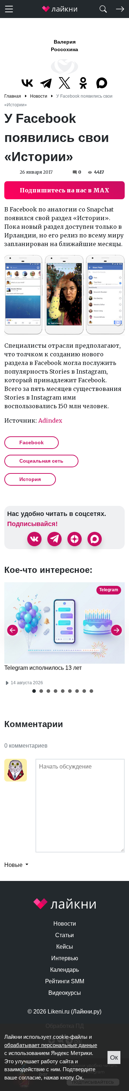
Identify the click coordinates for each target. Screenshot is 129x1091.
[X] (64, 83)
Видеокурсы (64, 993)
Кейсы (64, 947)
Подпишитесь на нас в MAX (64, 190)
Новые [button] (14, 865)
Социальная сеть (41, 461)
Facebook (31, 442)
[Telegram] (45, 83)
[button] (34, 691)
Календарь (64, 970)
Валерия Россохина (64, 45)
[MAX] (101, 83)
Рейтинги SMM (64, 981)
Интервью (64, 958)
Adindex (50, 420)
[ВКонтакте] (27, 83)
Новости (64, 924)
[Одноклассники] (83, 83)
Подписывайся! (32, 523)
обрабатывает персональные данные (50, 1045)
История (30, 479)
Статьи (64, 935)
